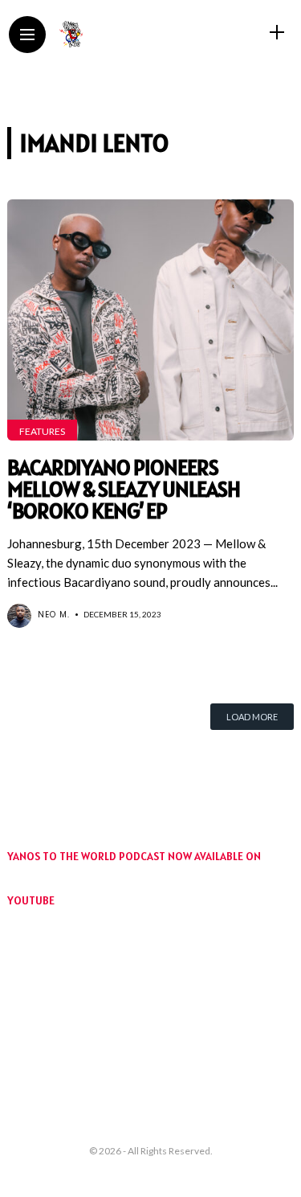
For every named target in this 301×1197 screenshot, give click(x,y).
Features (42, 431)
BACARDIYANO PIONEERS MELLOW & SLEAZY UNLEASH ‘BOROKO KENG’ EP (123, 489)
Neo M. (54, 615)
